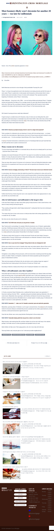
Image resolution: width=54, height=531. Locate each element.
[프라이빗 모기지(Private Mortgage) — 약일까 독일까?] (11, 383)
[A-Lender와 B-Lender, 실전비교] (11, 413)
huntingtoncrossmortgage (18, 334)
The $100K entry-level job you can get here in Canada (21, 222)
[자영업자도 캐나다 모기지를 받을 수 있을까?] (11, 398)
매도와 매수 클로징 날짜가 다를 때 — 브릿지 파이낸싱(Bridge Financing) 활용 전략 (23, 436)
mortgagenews (30, 334)
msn (27, 65)
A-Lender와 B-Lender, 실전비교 (10, 406)
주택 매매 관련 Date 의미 (13, 343)
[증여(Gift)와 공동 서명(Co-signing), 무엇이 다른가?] (11, 474)
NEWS (25, 17)
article (12, 65)
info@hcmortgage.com (9, 17)
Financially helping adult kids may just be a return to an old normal (24, 318)
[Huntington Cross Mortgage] (27, 3)
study (25, 120)
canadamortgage (6, 334)
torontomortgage (40, 334)
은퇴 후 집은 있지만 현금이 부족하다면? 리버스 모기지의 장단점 (19, 452)
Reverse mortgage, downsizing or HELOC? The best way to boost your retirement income (30, 169)
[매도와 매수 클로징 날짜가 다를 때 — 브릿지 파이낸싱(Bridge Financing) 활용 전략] (11, 444)
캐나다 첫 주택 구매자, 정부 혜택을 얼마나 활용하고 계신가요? (18, 421)
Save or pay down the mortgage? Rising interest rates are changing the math (27, 243)
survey (4, 140)
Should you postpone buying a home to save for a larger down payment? (26, 129)
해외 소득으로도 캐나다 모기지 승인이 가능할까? (15, 361)
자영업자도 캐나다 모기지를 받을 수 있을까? (14, 391)
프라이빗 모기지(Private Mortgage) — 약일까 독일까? (16, 376)
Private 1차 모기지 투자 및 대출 (39, 343)
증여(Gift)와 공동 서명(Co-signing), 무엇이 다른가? (15, 467)
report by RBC (21, 275)
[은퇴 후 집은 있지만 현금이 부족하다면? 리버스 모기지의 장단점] (11, 459)
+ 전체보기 (47, 356)
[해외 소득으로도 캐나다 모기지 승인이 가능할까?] (11, 368)
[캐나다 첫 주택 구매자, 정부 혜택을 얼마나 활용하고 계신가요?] (11, 429)
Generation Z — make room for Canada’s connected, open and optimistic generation (28, 303)
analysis (42, 307)
